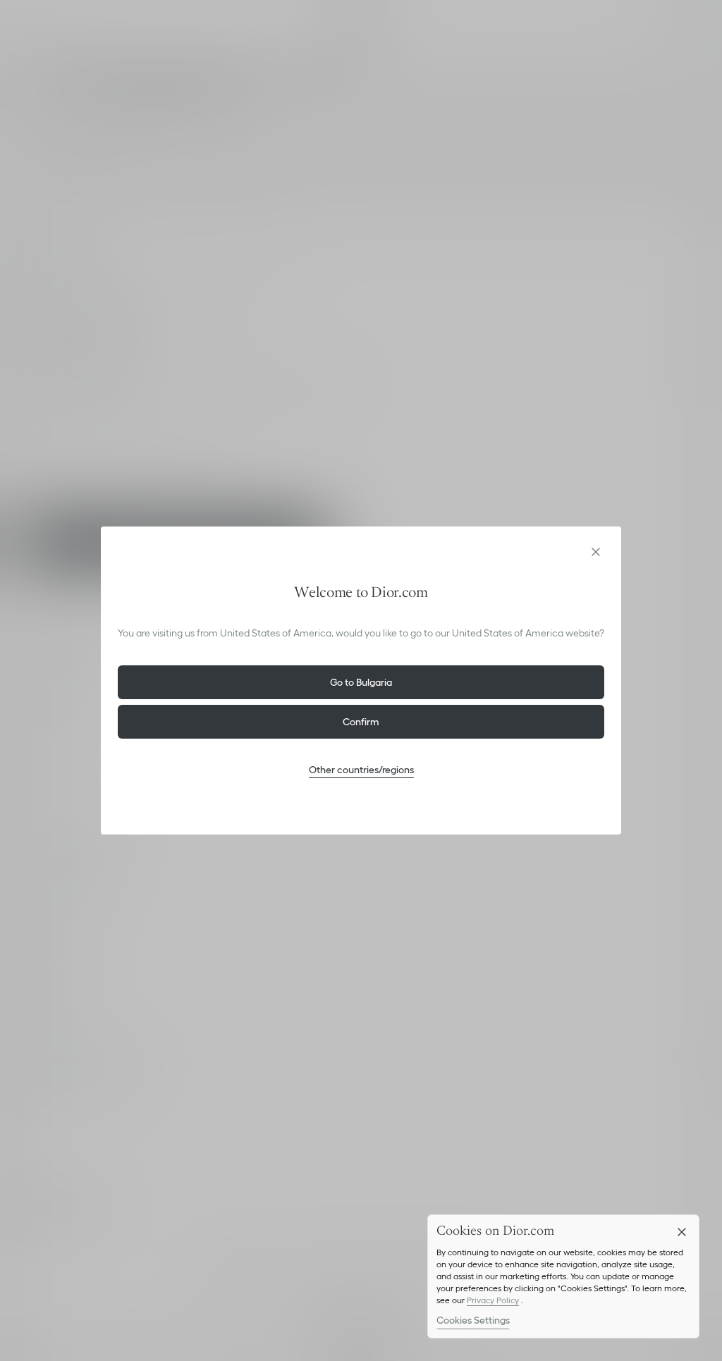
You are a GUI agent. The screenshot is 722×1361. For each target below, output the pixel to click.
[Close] (681, 1232)
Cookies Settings (473, 1320)
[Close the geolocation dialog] (595, 551)
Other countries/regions (361, 769)
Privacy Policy (493, 1300)
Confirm (361, 721)
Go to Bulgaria (361, 682)
